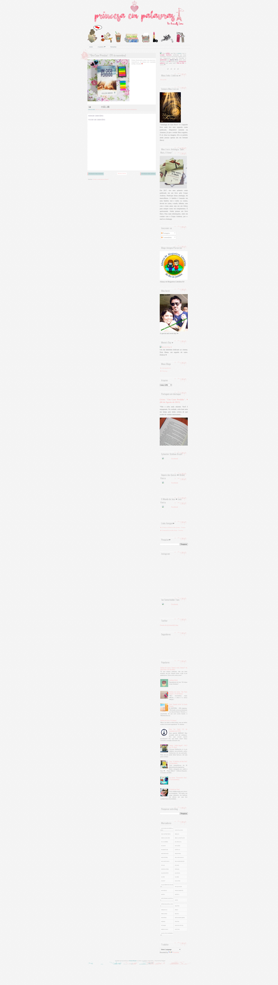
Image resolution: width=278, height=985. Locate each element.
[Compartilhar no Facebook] (108, 107)
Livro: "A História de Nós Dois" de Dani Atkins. (178, 762)
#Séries (163, 921)
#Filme (163, 865)
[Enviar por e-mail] (102, 107)
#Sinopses (163, 917)
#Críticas (177, 849)
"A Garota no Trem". (174, 789)
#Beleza (177, 834)
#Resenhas (164, 910)
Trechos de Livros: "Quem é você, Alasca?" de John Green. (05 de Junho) (173, 668)
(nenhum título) (173, 680)
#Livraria (177, 873)
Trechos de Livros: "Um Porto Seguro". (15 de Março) (178, 693)
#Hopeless (120, 109)
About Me (163, 80)
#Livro (125, 109)
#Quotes (177, 906)
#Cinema (163, 845)
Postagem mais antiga (148, 173)
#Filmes (177, 865)
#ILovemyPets (164, 873)
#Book (97, 109)
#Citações (177, 845)
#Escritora (178, 853)
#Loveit (163, 881)
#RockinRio (164, 913)
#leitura (177, 929)
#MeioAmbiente (179, 890)
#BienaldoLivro (165, 838)
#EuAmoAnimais (179, 857)
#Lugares (177, 881)
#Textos (177, 921)
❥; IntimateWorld (165, 368)
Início (91, 47)
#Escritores (164, 857)
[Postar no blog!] (104, 107)
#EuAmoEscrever (179, 861)
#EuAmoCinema (165, 861)
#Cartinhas (178, 842)
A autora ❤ (101, 47)
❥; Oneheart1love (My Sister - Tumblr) (171, 530)
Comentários (167, 237)
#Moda (163, 894)
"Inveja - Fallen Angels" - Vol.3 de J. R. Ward (178, 746)
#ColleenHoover (111, 109)
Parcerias (113, 47)
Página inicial (122, 173)
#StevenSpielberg (180, 917)
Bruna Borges (133, 960)
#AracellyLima (179, 830)
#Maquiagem (178, 886)
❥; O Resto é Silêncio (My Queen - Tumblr (172, 527)
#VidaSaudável (179, 925)
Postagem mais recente (96, 173)
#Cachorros (164, 842)
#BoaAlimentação (180, 838)
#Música (177, 894)
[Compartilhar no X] (106, 107)
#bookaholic (103, 109)
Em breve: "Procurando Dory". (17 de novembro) (178, 778)
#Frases (177, 869)
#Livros (177, 877)
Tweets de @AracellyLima (169, 625)
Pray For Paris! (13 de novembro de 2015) (178, 730)
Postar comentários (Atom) (100, 179)
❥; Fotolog (163, 371)
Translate (176, 952)
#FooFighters (165, 869)
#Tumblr (163, 925)
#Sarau (177, 913)
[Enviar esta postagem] (89, 107)
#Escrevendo (164, 853)
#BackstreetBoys (165, 834)
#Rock (176, 910)
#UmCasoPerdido (132, 109)
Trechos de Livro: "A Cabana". (168, 720)
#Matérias (164, 890)
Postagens (166, 233)
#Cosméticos (164, 849)
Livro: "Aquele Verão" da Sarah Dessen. (178, 705)
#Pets (176, 900)
